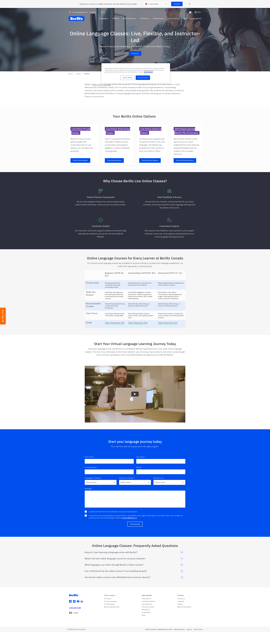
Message (88, 489)
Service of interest (127, 478)
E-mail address (91, 467)
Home (70, 74)
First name (89, 457)
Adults (78, 74)
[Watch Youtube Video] (135, 394)
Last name (140, 457)
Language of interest (93, 478)
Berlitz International (184, 607)
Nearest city (158, 478)
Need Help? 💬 (3, 316)
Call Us (103, 12)
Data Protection (148, 72)
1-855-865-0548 (75, 608)
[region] (135, 73)
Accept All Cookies (142, 77)
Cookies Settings (127, 77)
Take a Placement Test (114, 322)
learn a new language (102, 84)
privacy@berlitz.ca (129, 518)
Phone (139, 467)
